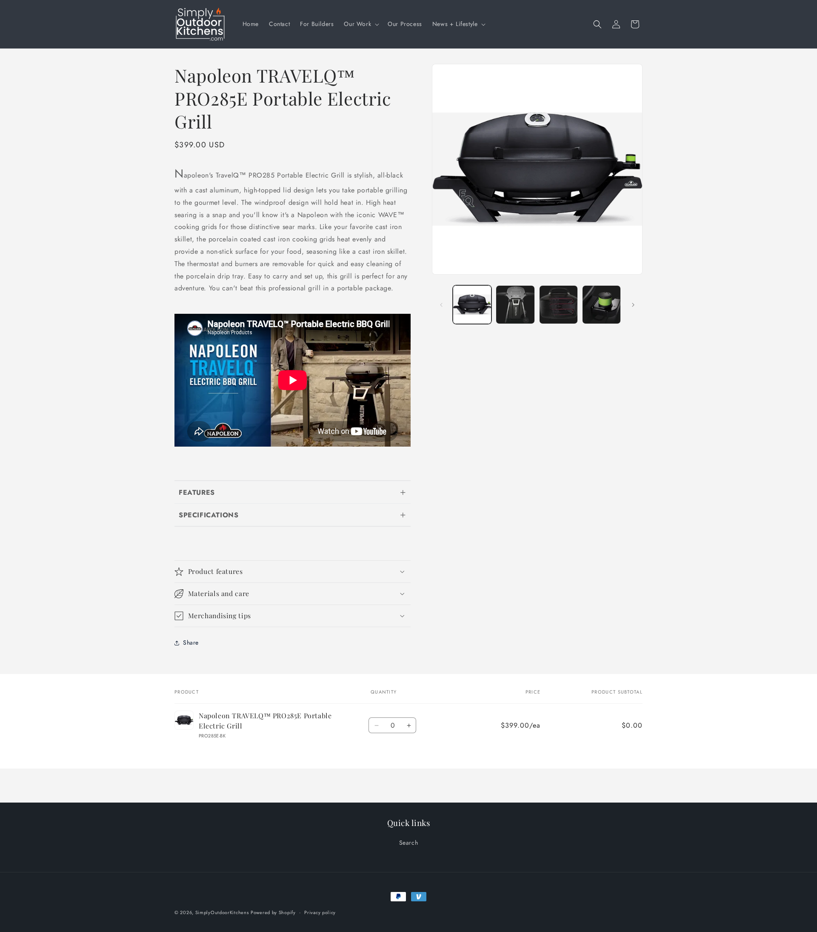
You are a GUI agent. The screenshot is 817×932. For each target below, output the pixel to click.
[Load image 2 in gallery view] (515, 304)
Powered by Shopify (273, 912)
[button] (361, 24)
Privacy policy (320, 912)
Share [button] (191, 642)
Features (197, 492)
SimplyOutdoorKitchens (222, 912)
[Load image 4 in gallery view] (601, 304)
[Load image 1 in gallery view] (472, 304)
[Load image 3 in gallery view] (558, 304)
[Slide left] (441, 304)
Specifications (208, 515)
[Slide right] (633, 304)
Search (408, 842)
